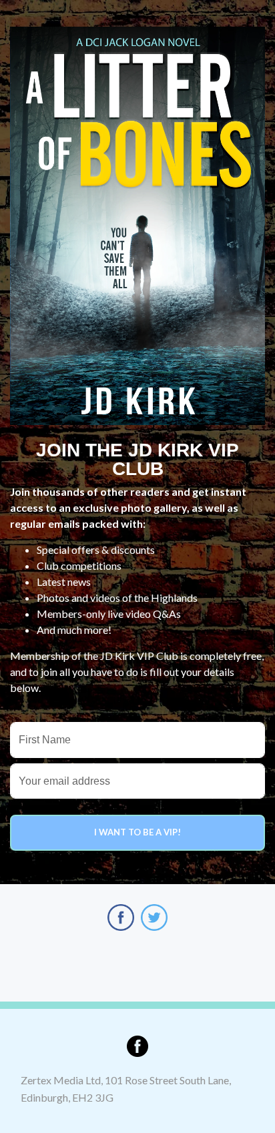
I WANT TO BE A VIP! (137, 832)
